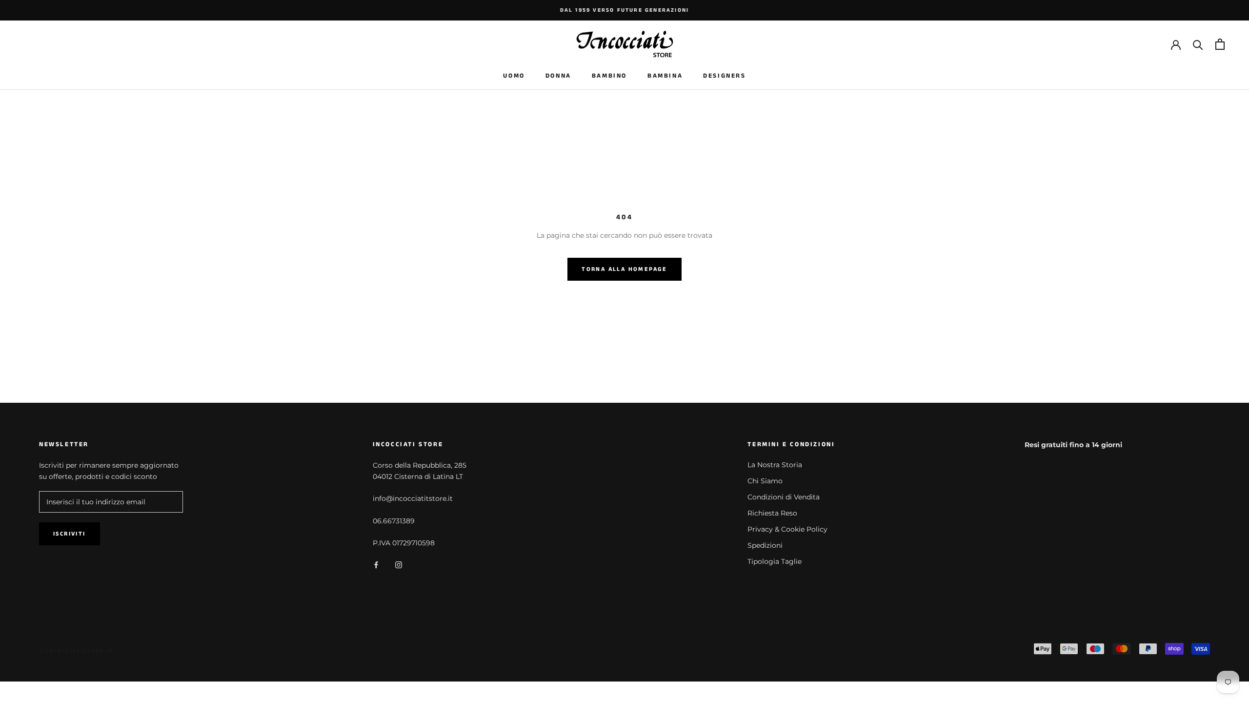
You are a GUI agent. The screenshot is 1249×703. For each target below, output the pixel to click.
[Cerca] (1198, 44)
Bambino (609, 76)
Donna (558, 76)
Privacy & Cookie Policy (787, 529)
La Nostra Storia (774, 464)
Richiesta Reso (772, 513)
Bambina (665, 76)
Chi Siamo (765, 480)
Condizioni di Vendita (783, 497)
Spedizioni (765, 545)
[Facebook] (376, 564)
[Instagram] (398, 564)
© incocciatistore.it (76, 651)
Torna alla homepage (624, 269)
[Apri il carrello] (1220, 44)
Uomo (513, 76)
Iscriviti (69, 534)
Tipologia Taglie (774, 561)
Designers (724, 76)
